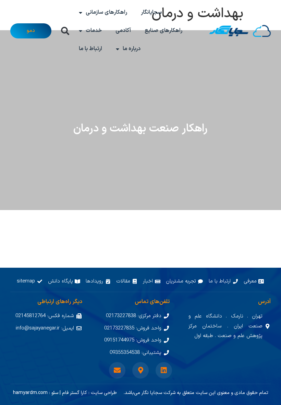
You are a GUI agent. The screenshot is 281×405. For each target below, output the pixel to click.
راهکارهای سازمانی (106, 12)
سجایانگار (151, 12)
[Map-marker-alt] (140, 370)
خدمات (94, 30)
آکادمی (123, 30)
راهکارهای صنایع (163, 30)
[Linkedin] (164, 370)
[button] (65, 31)
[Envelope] (117, 370)
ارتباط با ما (90, 49)
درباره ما (131, 49)
